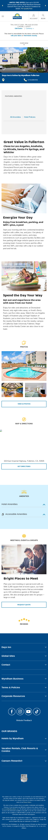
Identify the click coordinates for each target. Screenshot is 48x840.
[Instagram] (20, 711)
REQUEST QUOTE (24, 605)
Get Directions (24, 466)
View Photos (24, 404)
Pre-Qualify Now (26, 9)
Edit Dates (18, 28)
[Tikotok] (36, 711)
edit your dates (16, 35)
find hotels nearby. (30, 35)
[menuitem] (3, 16)
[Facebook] (11, 711)
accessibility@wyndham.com (11, 809)
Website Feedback (24, 720)
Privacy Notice (27, 802)
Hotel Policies (29, 117)
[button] (2, 5)
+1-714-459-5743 (32, 80)
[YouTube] (28, 711)
